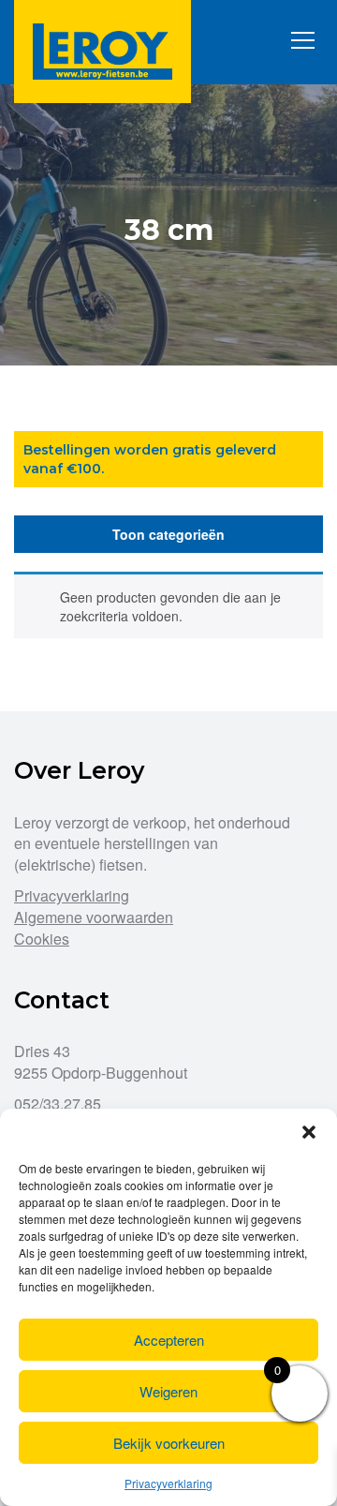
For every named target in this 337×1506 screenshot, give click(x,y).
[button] (309, 1132)
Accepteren (169, 1339)
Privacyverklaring (168, 1483)
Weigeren (168, 1391)
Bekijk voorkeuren (169, 1443)
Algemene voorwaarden (93, 917)
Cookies (41, 938)
